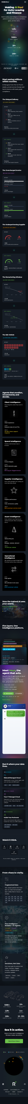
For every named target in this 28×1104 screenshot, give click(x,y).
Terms (13, 1100)
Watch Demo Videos (14, 1049)
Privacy (7, 1100)
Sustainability (15, 1098)
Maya (23, 1098)
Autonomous (9, 693)
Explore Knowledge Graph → (10, 606)
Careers (6, 1098)
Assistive (19, 693)
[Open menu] (25, 2)
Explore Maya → (7, 699)
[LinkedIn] (3, 1092)
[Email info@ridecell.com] (25, 1092)
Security (20, 1100)
